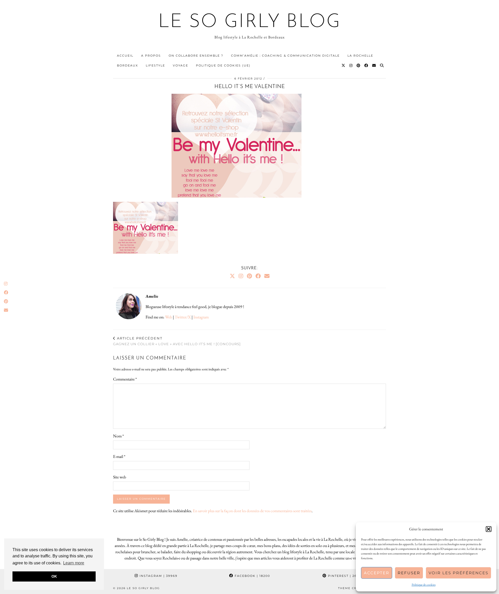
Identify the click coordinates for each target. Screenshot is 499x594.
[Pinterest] (359, 65)
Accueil (125, 55)
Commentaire (125, 379)
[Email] (374, 65)
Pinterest (345, 576)
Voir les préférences (458, 572)
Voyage (180, 65)
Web (168, 317)
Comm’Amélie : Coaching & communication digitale (285, 55)
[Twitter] (344, 65)
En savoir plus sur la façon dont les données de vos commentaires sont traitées (252, 510)
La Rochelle (360, 55)
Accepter (376, 572)
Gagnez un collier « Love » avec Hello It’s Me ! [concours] (177, 341)
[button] (488, 529)
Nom (118, 436)
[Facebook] (366, 65)
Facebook (251, 576)
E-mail (119, 456)
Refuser (409, 572)
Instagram (201, 317)
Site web (119, 477)
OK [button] (54, 576)
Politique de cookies (424, 585)
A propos (151, 55)
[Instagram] (351, 65)
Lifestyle (155, 65)
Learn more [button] (73, 563)
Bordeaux (127, 65)
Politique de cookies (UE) (223, 65)
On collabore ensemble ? (196, 55)
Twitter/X (183, 317)
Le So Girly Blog (249, 22)
